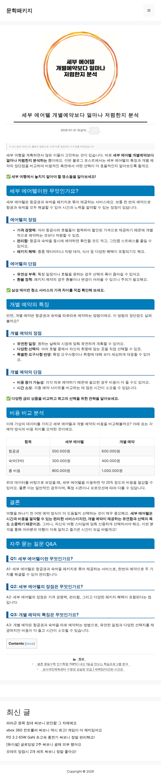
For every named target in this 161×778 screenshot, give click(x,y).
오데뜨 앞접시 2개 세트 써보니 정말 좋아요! (41, 751)
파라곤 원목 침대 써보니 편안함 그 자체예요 (41, 723)
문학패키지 (19, 10)
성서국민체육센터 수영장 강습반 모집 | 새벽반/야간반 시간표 (83, 669)
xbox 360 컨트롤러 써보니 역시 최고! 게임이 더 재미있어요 (54, 730)
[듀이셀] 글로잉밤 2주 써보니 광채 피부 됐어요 (43, 744)
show (30, 644)
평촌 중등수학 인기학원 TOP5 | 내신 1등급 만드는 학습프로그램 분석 (82, 664)
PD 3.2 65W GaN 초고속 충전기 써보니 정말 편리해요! (50, 737)
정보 (81, 659)
